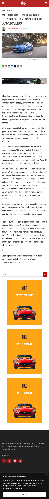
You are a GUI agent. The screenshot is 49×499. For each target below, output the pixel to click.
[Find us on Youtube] (15, 461)
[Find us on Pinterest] (20, 461)
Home (3, 10)
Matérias (9, 10)
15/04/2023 (24, 29)
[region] (24, 485)
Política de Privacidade (14, 488)
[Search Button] (46, 3)
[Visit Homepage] (23, 3)
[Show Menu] (3, 3)
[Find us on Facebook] (4, 461)
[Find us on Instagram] (9, 461)
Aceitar (24, 494)
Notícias (16, 10)
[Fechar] (46, 474)
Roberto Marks (13, 29)
